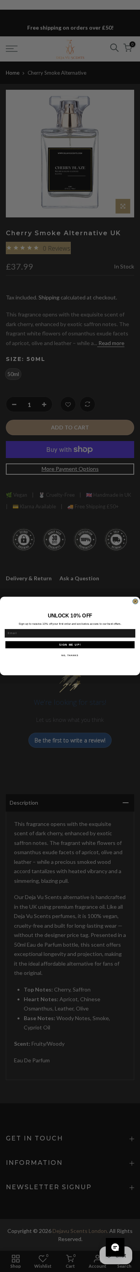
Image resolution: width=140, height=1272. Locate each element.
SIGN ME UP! (70, 644)
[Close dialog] (135, 601)
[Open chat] (115, 1247)
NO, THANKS (70, 655)
